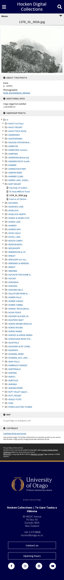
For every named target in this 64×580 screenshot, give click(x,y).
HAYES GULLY (14, 233)
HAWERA (12, 225)
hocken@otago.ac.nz (32, 535)
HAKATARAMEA (15, 138)
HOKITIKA (12, 285)
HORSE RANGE (15, 331)
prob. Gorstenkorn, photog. (16, 92)
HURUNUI (12, 384)
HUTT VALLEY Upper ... (18, 391)
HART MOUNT (14, 183)
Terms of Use (18, 448)
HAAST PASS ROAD (17, 131)
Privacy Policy (8, 448)
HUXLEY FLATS (14, 399)
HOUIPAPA (13, 350)
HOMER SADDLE (15, 301)
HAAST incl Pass (16, 123)
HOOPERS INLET (16, 319)
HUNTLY (11, 376)
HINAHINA (12, 270)
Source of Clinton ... (18, 199)
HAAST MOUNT (15, 127)
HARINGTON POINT (17, 168)
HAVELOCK (13, 210)
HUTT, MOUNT (14, 395)
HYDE (10, 403)
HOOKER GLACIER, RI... (19, 316)
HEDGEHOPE (14, 248)
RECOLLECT (7, 454)
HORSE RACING (15, 327)
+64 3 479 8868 (32, 532)
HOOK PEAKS (14, 312)
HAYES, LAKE (14, 236)
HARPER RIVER (15, 172)
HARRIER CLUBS (15, 176)
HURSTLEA (13, 380)
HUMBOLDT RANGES (17, 365)
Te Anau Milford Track (19, 191)
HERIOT (11, 267)
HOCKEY (12, 278)
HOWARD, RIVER (16, 354)
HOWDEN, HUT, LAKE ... (19, 357)
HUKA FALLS (14, 361)
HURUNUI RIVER (15, 388)
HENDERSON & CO (17, 251)
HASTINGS (13, 202)
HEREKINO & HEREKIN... (19, 263)
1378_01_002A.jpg (18, 195)
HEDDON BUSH (15, 244)
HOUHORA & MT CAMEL (19, 346)
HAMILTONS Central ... (18, 149)
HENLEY (11, 255)
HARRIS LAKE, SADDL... (19, 180)
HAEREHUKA (14, 134)
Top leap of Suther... (19, 187)
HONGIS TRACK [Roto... (19, 308)
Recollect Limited (37, 454)
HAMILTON (13, 146)
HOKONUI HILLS (15, 289)
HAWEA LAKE (14, 221)
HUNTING (12, 372)
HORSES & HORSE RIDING (20, 335)
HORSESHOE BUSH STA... (20, 338)
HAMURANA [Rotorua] (18, 157)
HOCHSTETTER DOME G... (20, 274)
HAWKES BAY (14, 229)
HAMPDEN (13, 153)
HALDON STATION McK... (19, 142)
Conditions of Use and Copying (14, 433)
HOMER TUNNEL (15, 304)
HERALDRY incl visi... (17, 259)
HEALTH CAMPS (15, 240)
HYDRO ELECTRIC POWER (20, 406)
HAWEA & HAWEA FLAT (19, 217)
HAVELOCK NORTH (17, 214)
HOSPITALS (13, 342)
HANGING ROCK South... (19, 161)
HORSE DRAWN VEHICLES (20, 323)
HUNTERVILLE (14, 369)
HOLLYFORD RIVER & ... (19, 293)
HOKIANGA (13, 282)
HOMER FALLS (14, 297)
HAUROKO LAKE (15, 206)
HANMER (12, 165)
